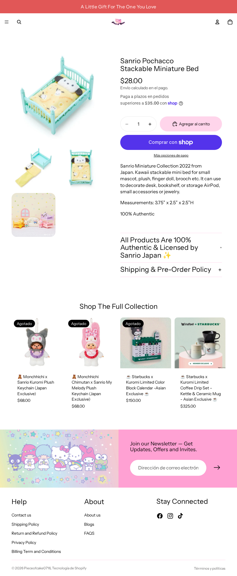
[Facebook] (159, 515)
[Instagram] (170, 515)
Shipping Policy (25, 524)
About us (92, 515)
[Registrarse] (217, 467)
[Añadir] (216, 359)
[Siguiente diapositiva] (56, 343)
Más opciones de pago (171, 155)
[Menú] (6, 22)
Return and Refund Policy (34, 533)
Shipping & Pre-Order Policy (165, 269)
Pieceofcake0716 (37, 568)
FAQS (89, 533)
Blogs (89, 524)
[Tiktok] (180, 515)
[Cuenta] (217, 22)
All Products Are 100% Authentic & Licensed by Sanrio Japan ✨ (159, 247)
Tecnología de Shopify (69, 568)
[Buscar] (19, 22)
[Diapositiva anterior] (18, 343)
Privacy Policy (24, 542)
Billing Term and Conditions (36, 551)
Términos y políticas (209, 568)
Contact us (21, 515)
